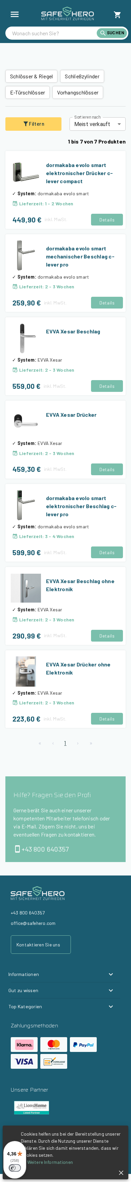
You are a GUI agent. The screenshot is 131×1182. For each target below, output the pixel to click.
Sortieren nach (87, 117)
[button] (61, 974)
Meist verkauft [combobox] (92, 124)
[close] (121, 1172)
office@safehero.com (33, 923)
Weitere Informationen (50, 1162)
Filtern (36, 124)
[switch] (15, 1168)
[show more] (14, 14)
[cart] (118, 15)
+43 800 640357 (45, 849)
